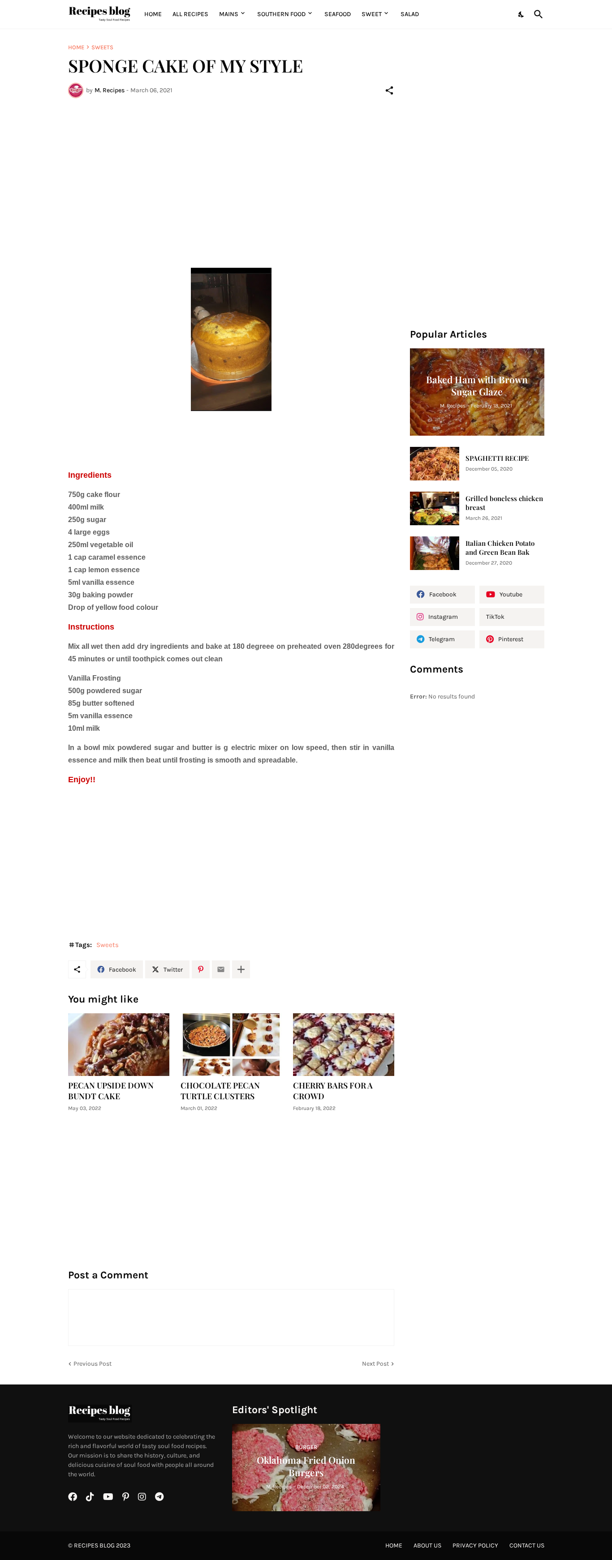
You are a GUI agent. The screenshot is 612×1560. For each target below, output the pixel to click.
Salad (410, 14)
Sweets (102, 47)
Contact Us (526, 1545)
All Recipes (190, 14)
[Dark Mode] (521, 14)
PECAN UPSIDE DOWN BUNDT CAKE (111, 1090)
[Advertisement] (231, 172)
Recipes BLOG (94, 1545)
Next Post (375, 1363)
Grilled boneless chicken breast (504, 503)
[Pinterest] (201, 969)
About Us (427, 1545)
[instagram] (142, 1496)
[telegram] (159, 1496)
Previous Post (92, 1363)
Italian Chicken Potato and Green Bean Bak (499, 548)
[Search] (536, 14)
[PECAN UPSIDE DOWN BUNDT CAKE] (118, 1044)
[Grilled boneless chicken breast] (434, 508)
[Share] (389, 90)
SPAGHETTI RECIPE (497, 458)
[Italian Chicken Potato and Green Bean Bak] (434, 553)
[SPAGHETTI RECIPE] (434, 463)
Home (153, 14)
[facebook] (72, 1496)
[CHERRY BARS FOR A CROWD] (343, 1044)
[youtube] (108, 1496)
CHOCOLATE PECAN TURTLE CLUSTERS (220, 1090)
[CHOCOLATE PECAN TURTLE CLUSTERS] (231, 1044)
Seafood (337, 14)
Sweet (372, 14)
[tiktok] (90, 1496)
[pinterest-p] (125, 1496)
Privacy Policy (475, 1545)
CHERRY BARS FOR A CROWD (333, 1090)
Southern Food (281, 14)
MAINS (228, 14)
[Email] (221, 969)
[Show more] (241, 969)
